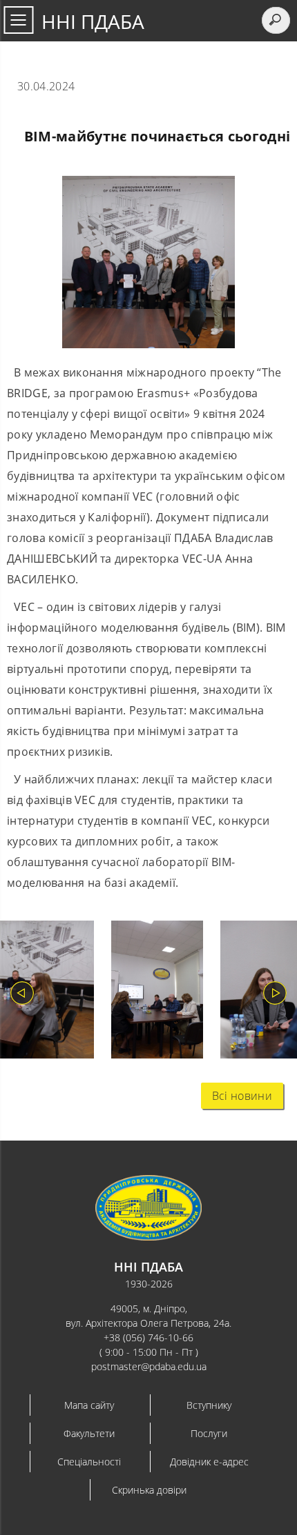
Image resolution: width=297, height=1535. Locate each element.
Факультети (89, 1433)
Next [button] (275, 993)
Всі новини (242, 1095)
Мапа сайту (89, 1405)
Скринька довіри (149, 1489)
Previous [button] (22, 993)
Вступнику (208, 1405)
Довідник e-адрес (209, 1461)
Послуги (209, 1433)
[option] (148, 993)
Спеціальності (89, 1461)
